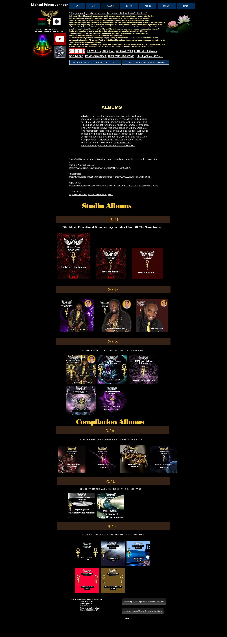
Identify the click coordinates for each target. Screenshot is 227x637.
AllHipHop (108, 51)
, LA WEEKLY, (94, 51)
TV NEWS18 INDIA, (96, 56)
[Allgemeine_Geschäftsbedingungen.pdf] (127, 619)
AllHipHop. (107, 33)
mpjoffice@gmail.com (92, 608)
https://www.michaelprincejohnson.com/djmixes (91, 194)
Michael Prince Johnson (49, 5)
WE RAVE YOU (124, 51)
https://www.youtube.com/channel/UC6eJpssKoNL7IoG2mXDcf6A (99, 168)
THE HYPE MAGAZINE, (121, 56)
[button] (81, 369)
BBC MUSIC (76, 56)
